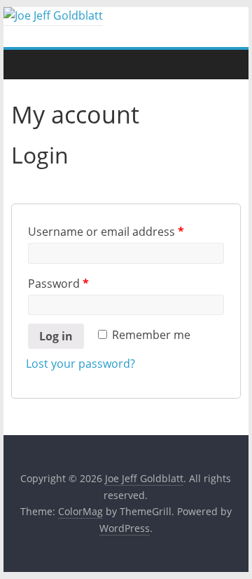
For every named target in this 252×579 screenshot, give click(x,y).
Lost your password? (80, 363)
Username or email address (106, 231)
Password (58, 283)
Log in (56, 336)
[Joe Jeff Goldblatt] (53, 15)
